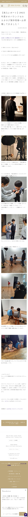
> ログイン (14, 484)
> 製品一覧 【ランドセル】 (14, 479)
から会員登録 (6, 508)
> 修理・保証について (14, 481)
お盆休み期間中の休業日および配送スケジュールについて (14, 1)
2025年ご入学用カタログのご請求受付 (10, 38)
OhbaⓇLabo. (14, 458)
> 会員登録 (14, 486)
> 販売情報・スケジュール (13, 471)
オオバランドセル (14, 449)
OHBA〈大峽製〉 (14, 440)
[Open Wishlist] (25, 514)
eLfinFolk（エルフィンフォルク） (15, 409)
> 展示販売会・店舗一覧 (14, 473)
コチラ (6, 401)
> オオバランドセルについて (14, 476)
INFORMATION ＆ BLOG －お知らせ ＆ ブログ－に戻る (15, 423)
